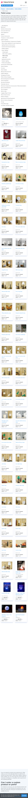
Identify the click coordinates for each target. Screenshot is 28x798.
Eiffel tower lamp (19, 269)
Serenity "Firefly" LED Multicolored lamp (20, 594)
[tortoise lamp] (21, 544)
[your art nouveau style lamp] (21, 350)
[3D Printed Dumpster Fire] (21, 608)
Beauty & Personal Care (6, 71)
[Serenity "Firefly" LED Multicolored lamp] (21, 587)
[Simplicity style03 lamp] (7, 177)
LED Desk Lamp (5, 140)
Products (3, 8)
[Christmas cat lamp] (21, 177)
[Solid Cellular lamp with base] (7, 242)
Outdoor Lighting (5, 61)
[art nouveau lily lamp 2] (21, 371)
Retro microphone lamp (21, 162)
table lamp (18, 507)
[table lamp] (21, 501)
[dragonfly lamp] (7, 264)
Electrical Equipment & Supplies (7, 78)
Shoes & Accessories (5, 94)
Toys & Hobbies (4, 89)
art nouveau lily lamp (20, 399)
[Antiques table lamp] (21, 479)
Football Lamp (19, 205)
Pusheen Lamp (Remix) (20, 119)
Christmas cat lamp (20, 183)
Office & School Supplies (6, 77)
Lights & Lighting (10, 8)
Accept (24, 795)
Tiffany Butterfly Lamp (6, 313)
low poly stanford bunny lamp (21, 421)
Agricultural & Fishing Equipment (8, 98)
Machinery (3, 27)
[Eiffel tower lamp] (21, 264)
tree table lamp (19, 463)
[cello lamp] (7, 458)
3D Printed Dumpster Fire (20, 615)
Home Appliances (4, 32)
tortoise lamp (18, 550)
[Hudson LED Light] (7, 587)
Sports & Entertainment (6, 87)
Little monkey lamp (6, 377)
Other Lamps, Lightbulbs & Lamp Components (11, 43)
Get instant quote (7, 5)
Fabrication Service (5, 84)
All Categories (5, 25)
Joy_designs (4, 143)
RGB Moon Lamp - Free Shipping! (7, 615)
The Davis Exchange (19, 574)
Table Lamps (5, 10)
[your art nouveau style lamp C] (7, 350)
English (24, 5)
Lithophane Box (5, 119)
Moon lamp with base (20, 248)
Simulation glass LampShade (5, 421)
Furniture (3, 68)
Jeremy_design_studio (20, 121)
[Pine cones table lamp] (21, 220)
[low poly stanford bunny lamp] (21, 414)
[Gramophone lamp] (7, 156)
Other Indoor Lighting (6, 53)
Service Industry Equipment (7, 100)
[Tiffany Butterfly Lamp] (7, 307)
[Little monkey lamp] (7, 371)
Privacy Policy (17, 796)
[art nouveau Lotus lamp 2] (7, 393)
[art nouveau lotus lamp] (7, 436)
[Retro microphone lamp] (21, 156)
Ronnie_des (18, 143)
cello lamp (4, 463)
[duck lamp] (7, 501)
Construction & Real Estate (6, 64)
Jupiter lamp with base (20, 140)
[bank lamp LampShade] (21, 328)
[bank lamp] (7, 544)
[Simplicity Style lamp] (7, 328)
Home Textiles (4, 69)
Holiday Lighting (5, 48)
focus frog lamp (19, 291)
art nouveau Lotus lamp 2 (7, 400)
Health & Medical (4, 73)
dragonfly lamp (5, 269)
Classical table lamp (6, 291)
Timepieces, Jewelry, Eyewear (7, 37)
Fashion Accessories (5, 36)
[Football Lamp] (21, 199)
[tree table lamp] (21, 458)
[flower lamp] (21, 522)
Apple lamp (4, 485)
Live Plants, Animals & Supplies (7, 105)
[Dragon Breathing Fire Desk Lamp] (21, 565)
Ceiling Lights (5, 52)
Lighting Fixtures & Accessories (8, 45)
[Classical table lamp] (7, 285)
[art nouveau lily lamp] (21, 393)
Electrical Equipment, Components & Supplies (11, 41)
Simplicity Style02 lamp (20, 313)
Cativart (3, 121)
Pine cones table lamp (20, 226)
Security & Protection (5, 82)
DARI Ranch (18, 617)
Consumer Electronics (5, 30)
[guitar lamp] (7, 522)
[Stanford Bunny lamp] (21, 436)
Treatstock (7, 2)
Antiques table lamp (20, 485)
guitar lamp (4, 528)
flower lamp (18, 528)
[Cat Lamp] (7, 220)
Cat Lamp (4, 226)
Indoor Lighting (18, 8)
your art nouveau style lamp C (6, 357)
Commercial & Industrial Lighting (8, 46)
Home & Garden (4, 66)
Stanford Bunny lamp (20, 442)
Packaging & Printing (5, 75)
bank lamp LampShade (20, 334)
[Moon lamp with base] (21, 242)
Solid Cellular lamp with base (6, 249)
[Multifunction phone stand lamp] (7, 199)
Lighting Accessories (6, 59)
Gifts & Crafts (4, 91)
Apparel (2, 34)
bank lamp (4, 550)
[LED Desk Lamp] (7, 134)
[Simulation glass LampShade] (7, 414)
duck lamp (4, 507)
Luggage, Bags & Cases (6, 93)
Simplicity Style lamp (6, 334)
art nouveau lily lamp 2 (20, 377)
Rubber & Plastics (4, 96)
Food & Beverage (4, 103)
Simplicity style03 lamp (6, 183)
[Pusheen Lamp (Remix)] (21, 113)
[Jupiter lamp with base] (21, 134)
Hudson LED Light (5, 593)
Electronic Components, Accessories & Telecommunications (13, 85)
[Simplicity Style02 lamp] (21, 307)
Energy (2, 102)
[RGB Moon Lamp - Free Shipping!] (7, 608)
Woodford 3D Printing (6, 617)
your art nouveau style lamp (20, 357)
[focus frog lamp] (21, 285)
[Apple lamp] (7, 479)
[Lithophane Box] (7, 113)
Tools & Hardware (4, 80)
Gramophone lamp (5, 162)
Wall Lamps (4, 57)
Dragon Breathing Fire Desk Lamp (20, 572)
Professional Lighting (6, 62)
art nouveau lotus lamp (6, 442)
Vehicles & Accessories (6, 29)
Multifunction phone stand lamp (6, 206)
